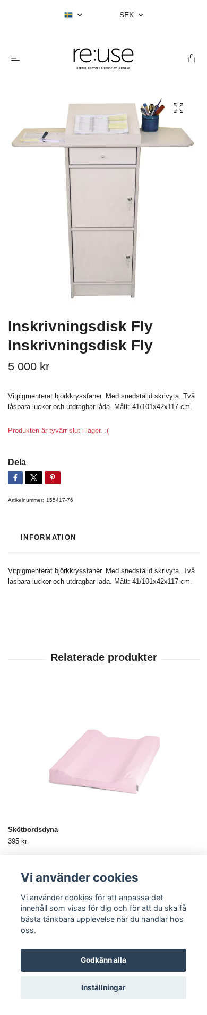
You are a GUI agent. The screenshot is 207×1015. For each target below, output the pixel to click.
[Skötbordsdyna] (103, 755)
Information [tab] (48, 537)
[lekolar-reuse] (103, 59)
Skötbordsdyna (33, 829)
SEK (127, 15)
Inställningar (103, 987)
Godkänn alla (103, 960)
